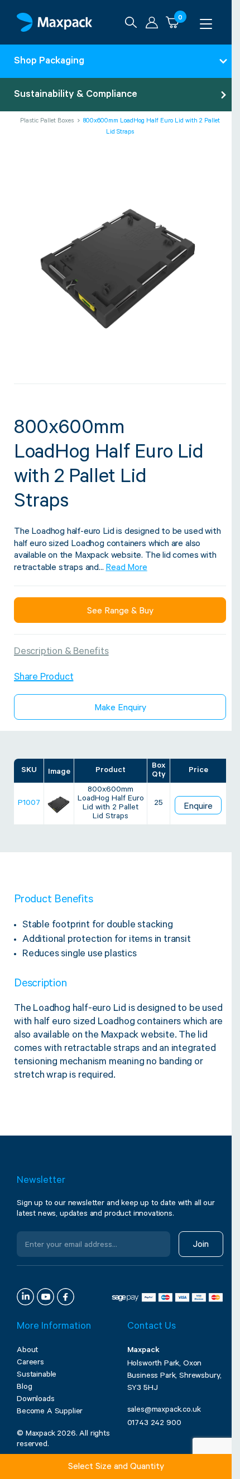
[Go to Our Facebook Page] (65, 1296)
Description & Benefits (61, 652)
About (27, 1351)
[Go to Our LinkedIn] (25, 1296)
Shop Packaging (49, 61)
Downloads (36, 1400)
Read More (126, 568)
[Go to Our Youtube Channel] (45, 1296)
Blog (24, 1387)
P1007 (29, 803)
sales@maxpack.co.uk (164, 1410)
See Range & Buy (120, 612)
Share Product (43, 678)
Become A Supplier (50, 1412)
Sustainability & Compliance (75, 95)
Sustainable (36, 1375)
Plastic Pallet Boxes (47, 121)
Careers (30, 1363)
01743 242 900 (154, 1423)
